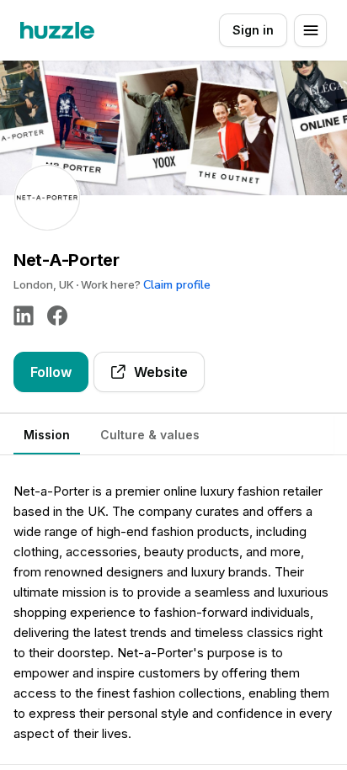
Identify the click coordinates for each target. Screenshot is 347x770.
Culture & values (150, 434)
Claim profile (177, 285)
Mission (47, 434)
